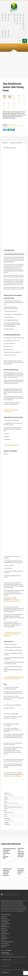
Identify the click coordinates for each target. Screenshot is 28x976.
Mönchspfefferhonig (5, 926)
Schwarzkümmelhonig (5, 923)
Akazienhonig (3, 916)
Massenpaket (3, 925)
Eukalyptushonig (4, 930)
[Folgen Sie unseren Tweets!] (13, 966)
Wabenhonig (3, 928)
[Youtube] (15, 966)
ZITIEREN (24, 40)
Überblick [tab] (4, 142)
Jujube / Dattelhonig (5, 933)
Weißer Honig (4, 946)
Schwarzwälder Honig (5, 920)
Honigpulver (3, 931)
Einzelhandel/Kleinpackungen (7, 941)
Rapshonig (3, 940)
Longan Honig (4, 936)
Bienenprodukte (4, 918)
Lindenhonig (3, 935)
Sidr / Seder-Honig (4, 943)
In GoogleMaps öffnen (6, 959)
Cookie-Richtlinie (5, 972)
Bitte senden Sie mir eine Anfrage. (14, 775)
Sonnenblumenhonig (5, 945)
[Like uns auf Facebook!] (11, 966)
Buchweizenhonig (4, 921)
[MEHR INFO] (10, 862)
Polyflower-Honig (4, 938)
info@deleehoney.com (8, 954)
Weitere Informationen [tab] (16, 142)
